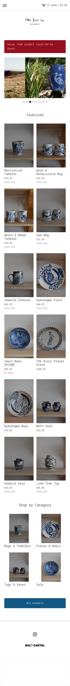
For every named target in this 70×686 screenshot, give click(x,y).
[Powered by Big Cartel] (35, 645)
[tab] (24, 102)
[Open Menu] (4, 5)
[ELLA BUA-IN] (35, 21)
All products (35, 603)
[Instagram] (35, 634)
